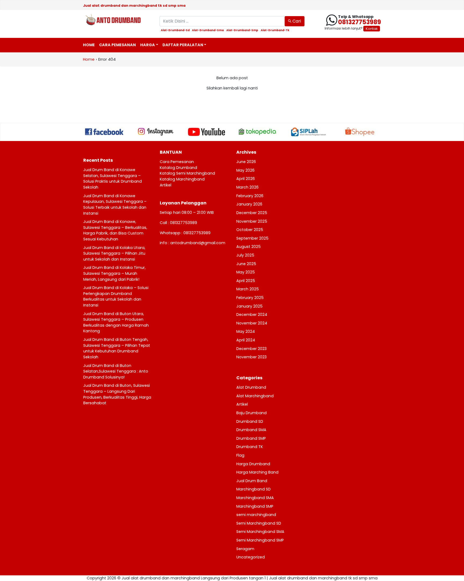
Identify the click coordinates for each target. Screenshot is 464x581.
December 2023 (251, 348)
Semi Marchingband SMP (260, 540)
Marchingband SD (253, 489)
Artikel (165, 185)
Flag (240, 455)
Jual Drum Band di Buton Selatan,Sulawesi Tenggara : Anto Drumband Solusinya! (115, 371)
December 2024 (251, 314)
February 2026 (249, 196)
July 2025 (245, 255)
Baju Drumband (251, 413)
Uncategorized (250, 557)
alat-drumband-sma (208, 30)
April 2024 (245, 340)
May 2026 (245, 170)
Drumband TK (249, 446)
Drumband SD (249, 421)
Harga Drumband (253, 464)
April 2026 (245, 178)
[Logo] (117, 20)
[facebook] (104, 131)
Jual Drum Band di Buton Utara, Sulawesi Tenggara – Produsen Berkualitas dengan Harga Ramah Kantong (116, 322)
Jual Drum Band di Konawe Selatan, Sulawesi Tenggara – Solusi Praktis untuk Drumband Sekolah (112, 178)
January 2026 (249, 204)
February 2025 (250, 297)
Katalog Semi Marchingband (187, 173)
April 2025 (245, 280)
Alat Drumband (251, 387)
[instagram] (155, 131)
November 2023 (251, 357)
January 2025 (249, 306)
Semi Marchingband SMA (260, 531)
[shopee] (359, 131)
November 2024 (251, 323)
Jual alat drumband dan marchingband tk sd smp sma (134, 5)
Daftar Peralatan (182, 45)
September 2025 (252, 238)
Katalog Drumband (178, 167)
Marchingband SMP (254, 506)
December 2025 (251, 212)
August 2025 (248, 246)
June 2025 (246, 263)
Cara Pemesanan (117, 45)
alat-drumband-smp (242, 30)
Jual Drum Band (251, 480)
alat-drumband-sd (175, 30)
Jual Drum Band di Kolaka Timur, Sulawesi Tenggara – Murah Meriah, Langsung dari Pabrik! (114, 273)
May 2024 (245, 331)
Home (89, 45)
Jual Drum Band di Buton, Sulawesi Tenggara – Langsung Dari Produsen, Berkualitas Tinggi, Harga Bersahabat (117, 394)
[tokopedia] (257, 131)
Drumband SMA (251, 429)
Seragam (245, 548)
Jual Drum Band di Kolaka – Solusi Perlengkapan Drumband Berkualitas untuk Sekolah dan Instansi (115, 296)
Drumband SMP (251, 438)
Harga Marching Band (257, 472)
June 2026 (246, 161)
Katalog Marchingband (182, 179)
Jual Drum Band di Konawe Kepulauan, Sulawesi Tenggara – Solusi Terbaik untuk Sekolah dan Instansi (115, 204)
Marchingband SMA (255, 497)
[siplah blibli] (308, 131)
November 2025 (251, 221)
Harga (147, 45)
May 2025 (245, 272)
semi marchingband (256, 514)
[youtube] (206, 131)
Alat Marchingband (255, 396)
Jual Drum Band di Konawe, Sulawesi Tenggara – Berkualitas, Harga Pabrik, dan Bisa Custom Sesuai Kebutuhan (115, 230)
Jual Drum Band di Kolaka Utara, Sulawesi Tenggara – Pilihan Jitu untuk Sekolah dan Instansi (114, 253)
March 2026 (247, 187)
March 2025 (247, 289)
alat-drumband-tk (275, 30)
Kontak (372, 28)
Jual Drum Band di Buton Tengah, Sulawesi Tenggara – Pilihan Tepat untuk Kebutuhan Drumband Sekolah (116, 348)
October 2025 (249, 229)
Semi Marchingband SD (258, 523)
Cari (296, 21)
